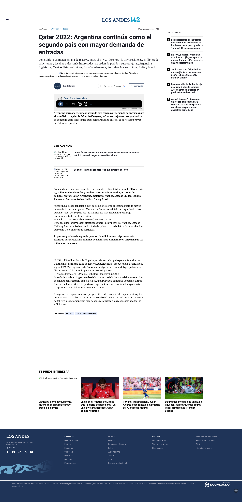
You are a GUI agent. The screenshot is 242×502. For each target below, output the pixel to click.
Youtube (31, 451)
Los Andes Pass (159, 440)
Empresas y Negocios (117, 444)
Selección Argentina (86, 314)
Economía (68, 448)
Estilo (110, 448)
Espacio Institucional (117, 463)
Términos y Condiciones (206, 437)
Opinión (111, 440)
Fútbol (69, 314)
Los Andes (43, 29)
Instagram (13, 451)
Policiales (68, 455)
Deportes (55, 29)
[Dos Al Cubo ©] (217, 486)
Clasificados (157, 448)
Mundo (111, 437)
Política (67, 444)
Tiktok (19, 451)
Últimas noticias (71, 440)
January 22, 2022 (104, 219)
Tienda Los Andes (160, 444)
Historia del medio (204, 448)
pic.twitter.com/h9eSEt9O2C (100, 270)
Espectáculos (70, 463)
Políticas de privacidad (206, 440)
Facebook (7, 451)
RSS (198, 444)
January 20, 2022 (109, 274)
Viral (110, 459)
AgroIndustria (114, 452)
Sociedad (68, 452)
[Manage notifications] (236, 491)
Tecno (111, 455)
